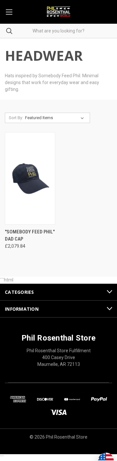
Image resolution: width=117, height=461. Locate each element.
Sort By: (16, 117)
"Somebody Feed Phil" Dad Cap (30, 235)
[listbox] (55, 118)
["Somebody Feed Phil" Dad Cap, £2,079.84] (30, 178)
